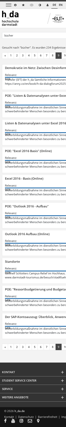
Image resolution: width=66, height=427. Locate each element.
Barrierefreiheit (47, 417)
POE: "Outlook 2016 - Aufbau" (27, 206)
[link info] (15, 5)
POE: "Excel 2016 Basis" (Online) (28, 151)
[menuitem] (7, 421)
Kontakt (9, 417)
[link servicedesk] (47, 5)
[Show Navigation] (8, 5)
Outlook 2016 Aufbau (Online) (27, 234)
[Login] (31, 5)
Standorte (12, 261)
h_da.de (19, 411)
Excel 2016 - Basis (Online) (24, 178)
